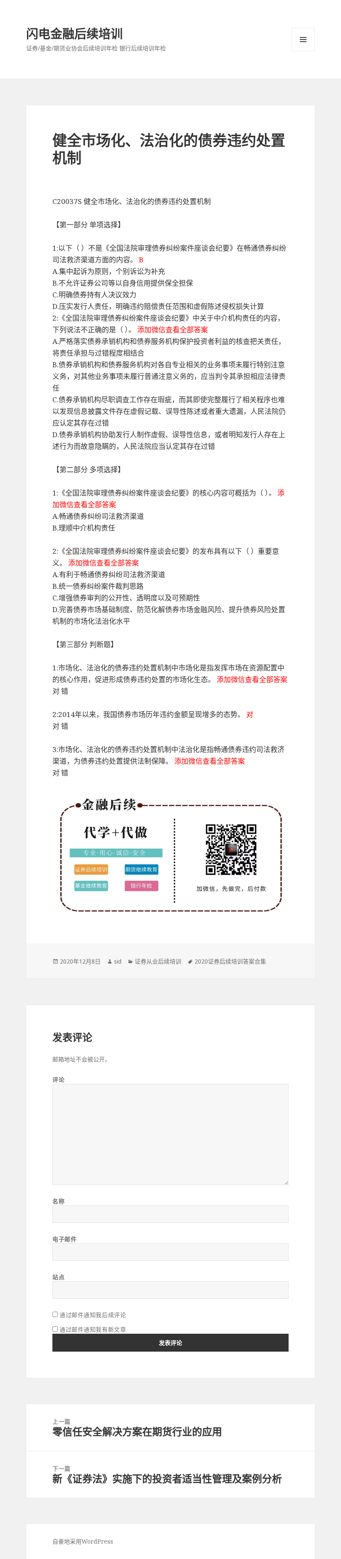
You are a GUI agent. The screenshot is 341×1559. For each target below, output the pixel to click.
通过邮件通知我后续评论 (92, 1315)
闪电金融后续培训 (74, 33)
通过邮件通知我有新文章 (92, 1329)
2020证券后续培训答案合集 (230, 961)
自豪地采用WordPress (82, 1541)
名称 (58, 1201)
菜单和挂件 (303, 39)
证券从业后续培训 (158, 961)
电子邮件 (64, 1239)
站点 (58, 1277)
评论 (58, 1079)
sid (117, 961)
